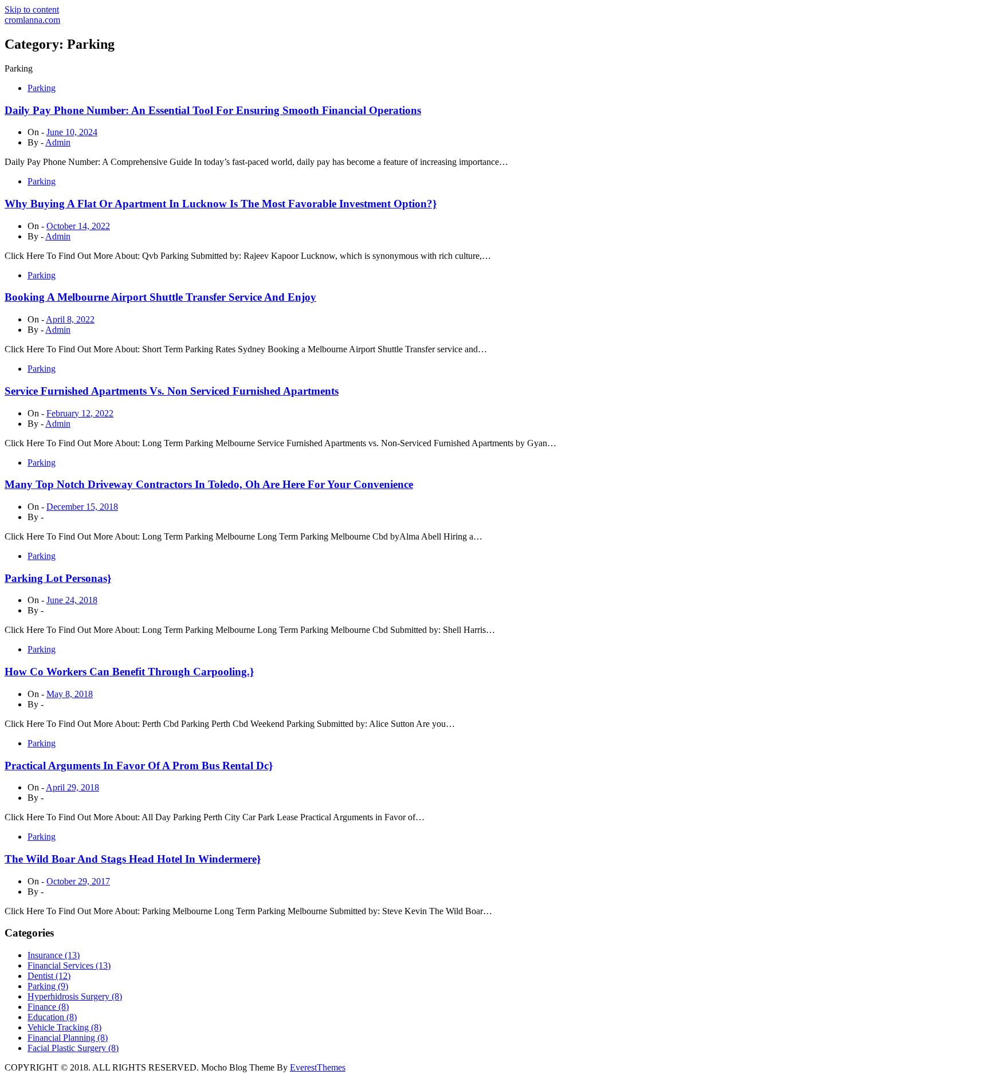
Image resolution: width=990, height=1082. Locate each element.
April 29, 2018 (72, 787)
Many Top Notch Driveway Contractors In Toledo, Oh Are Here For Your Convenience (209, 484)
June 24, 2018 (71, 600)
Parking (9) (48, 986)
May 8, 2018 (69, 694)
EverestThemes (317, 1067)
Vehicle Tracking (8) (64, 1027)
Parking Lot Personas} (58, 578)
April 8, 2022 (70, 319)
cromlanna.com (32, 20)
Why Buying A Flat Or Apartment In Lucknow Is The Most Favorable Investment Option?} (221, 204)
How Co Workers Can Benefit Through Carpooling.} (129, 672)
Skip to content (32, 9)
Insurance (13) (54, 955)
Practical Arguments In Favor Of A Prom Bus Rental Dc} (139, 766)
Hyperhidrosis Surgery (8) (75, 996)
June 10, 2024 (71, 132)
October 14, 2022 (78, 226)
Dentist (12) (49, 976)
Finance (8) (48, 1007)
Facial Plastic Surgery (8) (73, 1048)
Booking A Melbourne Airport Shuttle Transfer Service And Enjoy (160, 297)
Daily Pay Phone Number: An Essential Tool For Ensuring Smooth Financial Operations (213, 110)
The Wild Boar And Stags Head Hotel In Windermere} (133, 859)
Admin (57, 142)
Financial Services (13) (69, 965)
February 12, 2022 (79, 413)
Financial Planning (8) (68, 1037)
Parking (42, 88)
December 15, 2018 (82, 507)
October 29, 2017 (78, 881)
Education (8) (52, 1017)
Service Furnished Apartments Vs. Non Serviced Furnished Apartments (172, 391)
